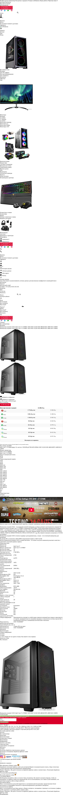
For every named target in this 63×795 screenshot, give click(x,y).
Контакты (8, 2)
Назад (1, 794)
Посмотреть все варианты (31, 440)
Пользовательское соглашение (8, 754)
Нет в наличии (4, 402)
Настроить (9, 773)
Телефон (2, 286)
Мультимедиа (4, 739)
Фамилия (2, 288)
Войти (2, 308)
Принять (14, 773)
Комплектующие (4, 736)
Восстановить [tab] (4, 303)
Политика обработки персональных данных (12, 750)
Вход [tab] (1, 300)
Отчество (2, 291)
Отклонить (3, 773)
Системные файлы (5, 776)
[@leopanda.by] (11, 11)
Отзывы (2, 748)
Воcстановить (4, 311)
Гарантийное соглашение (7, 745)
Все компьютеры (4, 734)
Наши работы (43, 0)
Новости (2, 753)
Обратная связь (52, 0)
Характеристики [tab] (4, 493)
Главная (2, 322)
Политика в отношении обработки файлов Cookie (14, 751)
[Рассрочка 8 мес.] (24, 757)
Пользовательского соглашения (38, 723)
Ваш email (3, 304)
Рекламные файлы (5, 782)
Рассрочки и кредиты (21, 0)
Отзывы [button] (2, 633)
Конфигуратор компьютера (7, 0)
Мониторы (3, 735)
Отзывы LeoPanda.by (34, 0)
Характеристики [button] (4, 496)
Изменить (2, 292)
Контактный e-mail (5, 285)
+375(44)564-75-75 (6, 8)
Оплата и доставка (5, 742)
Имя (1, 289)
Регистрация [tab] (3, 301)
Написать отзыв (4, 638)
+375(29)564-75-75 (6, 7)
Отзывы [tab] (2, 494)
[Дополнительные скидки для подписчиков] (1, 757)
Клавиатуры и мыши (6, 738)
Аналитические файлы (6, 787)
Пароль (2, 283)
